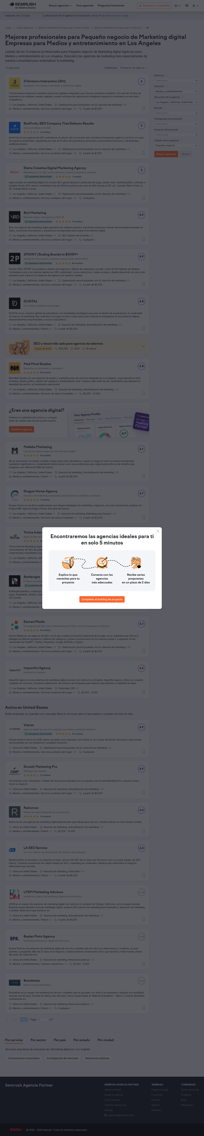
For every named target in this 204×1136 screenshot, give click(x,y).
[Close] (158, 531)
